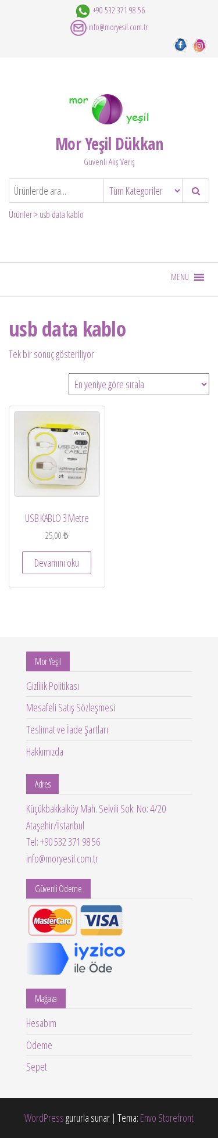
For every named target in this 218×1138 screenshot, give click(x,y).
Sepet (36, 1066)
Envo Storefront (167, 1118)
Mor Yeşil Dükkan (109, 144)
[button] (180, 277)
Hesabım (41, 1023)
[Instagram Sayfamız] (199, 44)
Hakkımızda (44, 751)
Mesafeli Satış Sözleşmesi (70, 707)
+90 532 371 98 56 (119, 10)
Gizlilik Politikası (52, 686)
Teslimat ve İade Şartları (67, 729)
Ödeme (39, 1045)
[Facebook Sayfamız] (180, 44)
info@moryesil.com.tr (118, 27)
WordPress (44, 1118)
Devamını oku (56, 563)
